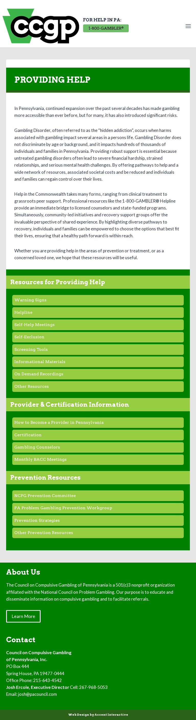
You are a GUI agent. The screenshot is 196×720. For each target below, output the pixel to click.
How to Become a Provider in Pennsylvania (59, 422)
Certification (28, 434)
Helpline (23, 312)
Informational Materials (39, 361)
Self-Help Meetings (34, 324)
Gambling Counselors (37, 447)
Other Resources (31, 386)
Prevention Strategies (37, 520)
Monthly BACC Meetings (40, 459)
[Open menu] (189, 26)
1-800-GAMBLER (106, 28)
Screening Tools (31, 349)
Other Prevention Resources (43, 532)
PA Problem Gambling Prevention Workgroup (63, 507)
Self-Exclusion (29, 336)
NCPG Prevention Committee (45, 495)
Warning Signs (30, 299)
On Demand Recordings (38, 373)
